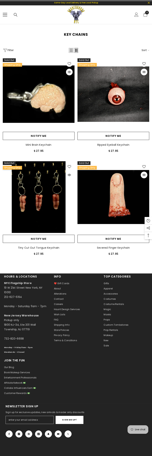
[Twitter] (68, 433)
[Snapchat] (48, 433)
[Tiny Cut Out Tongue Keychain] (39, 197)
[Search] (15, 15)
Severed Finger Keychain (113, 248)
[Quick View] (69, 72)
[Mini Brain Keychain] (39, 94)
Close (148, 2)
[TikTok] (38, 433)
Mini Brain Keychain (38, 145)
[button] (71, 50)
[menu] (5, 14)
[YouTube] (58, 433)
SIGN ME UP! (69, 419)
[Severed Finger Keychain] (113, 197)
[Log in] (136, 15)
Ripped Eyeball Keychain (113, 145)
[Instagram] (18, 433)
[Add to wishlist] (69, 63)
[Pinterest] (28, 433)
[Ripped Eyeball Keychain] (113, 94)
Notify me (38, 136)
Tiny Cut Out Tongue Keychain (39, 248)
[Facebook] (9, 433)
